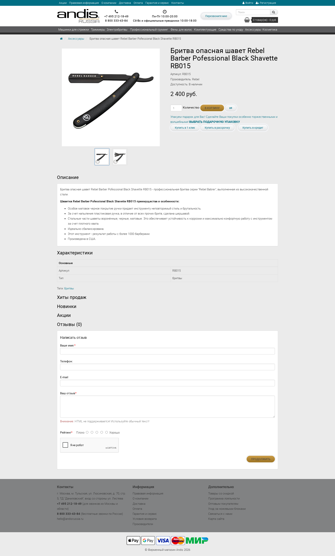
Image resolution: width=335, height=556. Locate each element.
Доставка (125, 3)
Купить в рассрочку (217, 127)
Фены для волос (181, 29)
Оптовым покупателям (223, 504)
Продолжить (260, 459)
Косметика (269, 29)
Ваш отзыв (67, 393)
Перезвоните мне (216, 16)
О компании (108, 3)
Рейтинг (65, 432)
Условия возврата (145, 519)
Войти (249, 3)
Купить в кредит (253, 127)
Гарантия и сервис (157, 3)
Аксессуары (253, 29)
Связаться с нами (220, 514)
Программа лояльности (224, 498)
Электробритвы (117, 29)
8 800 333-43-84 (116, 20)
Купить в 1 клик (185, 127)
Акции (63, 3)
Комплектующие (205, 29)
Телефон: (66, 361)
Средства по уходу (230, 29)
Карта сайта (216, 519)
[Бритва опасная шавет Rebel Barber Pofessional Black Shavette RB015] (102, 157)
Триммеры (98, 29)
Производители (143, 524)
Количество (191, 107)
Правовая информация (84, 3)
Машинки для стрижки (73, 29)
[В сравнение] (231, 108)
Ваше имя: (67, 345)
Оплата (138, 3)
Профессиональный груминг (149, 29)
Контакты (177, 3)
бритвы (69, 288)
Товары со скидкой (221, 493)
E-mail (64, 377)
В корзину (212, 108)
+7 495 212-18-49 (116, 16)
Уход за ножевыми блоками (227, 509)
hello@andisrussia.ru (70, 519)
